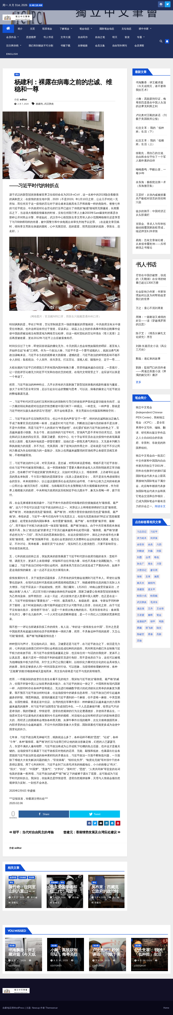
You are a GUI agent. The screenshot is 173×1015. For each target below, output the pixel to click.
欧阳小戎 (141, 595)
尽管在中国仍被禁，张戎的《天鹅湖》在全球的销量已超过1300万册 (151, 279)
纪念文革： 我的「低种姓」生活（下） (148, 954)
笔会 (159, 615)
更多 (138, 382)
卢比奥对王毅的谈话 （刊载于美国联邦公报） (106, 954)
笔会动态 (85, 28)
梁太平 (151, 589)
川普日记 (141, 570)
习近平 (153, 531)
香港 (150, 634)
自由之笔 (100, 37)
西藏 (139, 627)
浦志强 (140, 608)
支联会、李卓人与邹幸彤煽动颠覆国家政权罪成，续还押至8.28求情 (151, 227)
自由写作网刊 (119, 45)
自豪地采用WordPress (14, 1008)
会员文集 (100, 45)
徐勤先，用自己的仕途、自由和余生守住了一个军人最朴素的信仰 (151, 157)
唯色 (156, 557)
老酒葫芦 (141, 621)
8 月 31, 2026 (19, 960)
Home (166, 1008)
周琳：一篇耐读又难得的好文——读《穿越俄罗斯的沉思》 (151, 321)
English (12, 54)
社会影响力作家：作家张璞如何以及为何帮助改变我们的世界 (151, 295)
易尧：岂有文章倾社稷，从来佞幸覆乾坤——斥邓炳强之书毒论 (151, 244)
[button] (161, 41)
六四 (159, 544)
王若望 (140, 615)
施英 (156, 576)
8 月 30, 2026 (61, 960)
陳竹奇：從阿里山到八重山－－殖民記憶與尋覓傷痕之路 (22, 893)
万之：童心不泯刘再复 (149, 308)
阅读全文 (160, 506)
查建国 (140, 589)
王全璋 (160, 608)
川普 (159, 563)
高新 (159, 634)
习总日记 (141, 531)
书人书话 (48, 37)
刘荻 (159, 551)
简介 (20, 28)
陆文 (159, 627)
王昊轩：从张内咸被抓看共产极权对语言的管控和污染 (151, 198)
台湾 (148, 557)
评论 (17, 74)
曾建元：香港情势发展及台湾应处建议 (90, 832)
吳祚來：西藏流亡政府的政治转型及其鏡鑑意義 (105, 891)
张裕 (139, 576)
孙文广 (140, 563)
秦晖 (150, 615)
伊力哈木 (141, 538)
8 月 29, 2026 (103, 960)
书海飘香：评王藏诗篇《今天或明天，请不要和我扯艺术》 (151, 86)
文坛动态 (126, 28)
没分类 (31, 877)
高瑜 (139, 640)
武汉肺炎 (49, 103)
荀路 (161, 621)
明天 (114, 37)
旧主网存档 (12, 45)
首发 (127, 37)
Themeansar (51, 1008)
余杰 (150, 544)
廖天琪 (153, 570)
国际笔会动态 (107, 28)
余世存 (140, 544)
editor (23, 99)
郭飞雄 (149, 627)
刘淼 (150, 551)
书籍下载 (65, 45)
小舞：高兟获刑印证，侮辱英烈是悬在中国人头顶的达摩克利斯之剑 (151, 102)
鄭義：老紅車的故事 (148, 358)
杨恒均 (151, 583)
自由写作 (83, 37)
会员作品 (11, 37)
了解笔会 (65, 28)
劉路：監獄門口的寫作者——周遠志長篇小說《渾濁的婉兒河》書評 (151, 371)
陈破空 (140, 634)
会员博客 (139, 45)
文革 (148, 576)
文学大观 (65, 37)
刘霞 (139, 557)
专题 (140, 37)
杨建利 (39, 103)
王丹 (150, 608)
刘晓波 (140, 551)
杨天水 (140, 583)
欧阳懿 (153, 595)
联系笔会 (47, 28)
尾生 (150, 563)
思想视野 (31, 37)
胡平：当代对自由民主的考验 (33, 832)
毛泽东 (153, 602)
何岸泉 (153, 538)
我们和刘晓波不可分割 (41, 45)
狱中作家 (144, 28)
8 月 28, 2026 (145, 960)
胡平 (152, 621)
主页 (32, 28)
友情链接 (83, 45)
